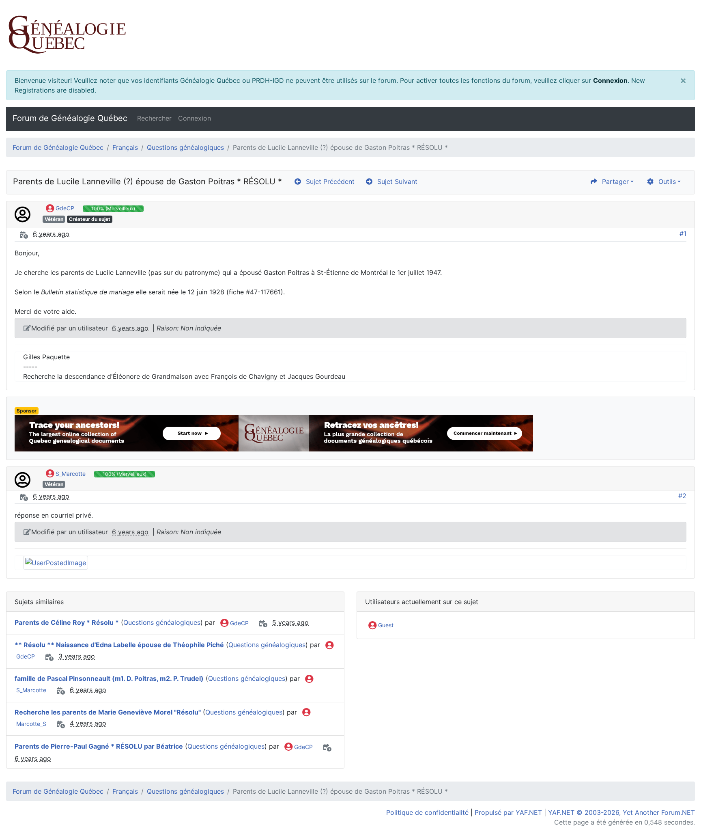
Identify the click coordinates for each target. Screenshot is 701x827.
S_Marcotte (70, 473)
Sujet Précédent (328, 181)
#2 (682, 496)
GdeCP (64, 208)
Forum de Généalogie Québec (70, 118)
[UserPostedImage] (55, 562)
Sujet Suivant (395, 181)
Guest (385, 625)
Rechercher (154, 118)
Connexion (610, 80)
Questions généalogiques (185, 147)
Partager (613, 181)
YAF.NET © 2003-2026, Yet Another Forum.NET (621, 812)
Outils (665, 181)
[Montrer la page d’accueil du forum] (350, 35)
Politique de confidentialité (427, 812)
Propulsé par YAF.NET (508, 812)
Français (125, 147)
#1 (682, 233)
